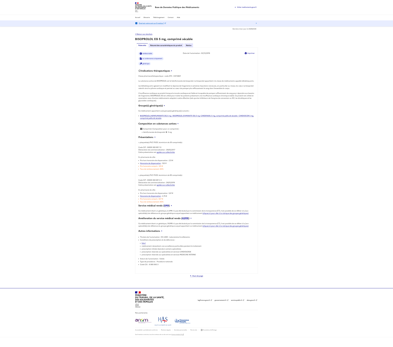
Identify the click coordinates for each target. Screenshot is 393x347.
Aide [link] (178, 17)
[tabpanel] (196, 160)
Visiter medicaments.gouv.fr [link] (247, 7)
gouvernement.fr (220, 300)
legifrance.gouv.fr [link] (204, 300)
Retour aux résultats (144, 34)
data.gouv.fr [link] (251, 300)
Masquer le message (256, 23)
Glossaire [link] (146, 17)
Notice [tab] (188, 45)
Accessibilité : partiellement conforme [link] (146, 330)
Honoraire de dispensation (150, 163)
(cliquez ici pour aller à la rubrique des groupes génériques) (225, 213)
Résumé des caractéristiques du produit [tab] (166, 45)
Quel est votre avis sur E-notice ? (151, 23)
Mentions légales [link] (166, 330)
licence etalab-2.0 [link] (177, 334)
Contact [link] (171, 17)
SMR (166, 205)
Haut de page (197, 276)
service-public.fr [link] (236, 300)
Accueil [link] (137, 17)
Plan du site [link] (193, 330)
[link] (177, 7)
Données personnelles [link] (180, 330)
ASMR (185, 218)
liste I (144, 243)
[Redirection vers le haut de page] (172, 71)
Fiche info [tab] (142, 45)
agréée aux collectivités (166, 152)
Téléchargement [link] (158, 17)
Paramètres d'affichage (210, 330)
